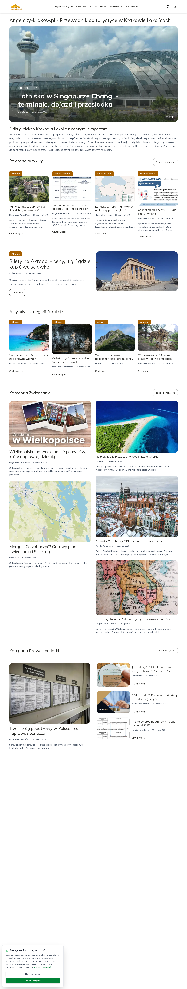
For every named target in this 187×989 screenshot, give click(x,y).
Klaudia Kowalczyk (103, 215)
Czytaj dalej (17, 292)
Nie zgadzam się (32, 974)
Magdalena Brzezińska (19, 215)
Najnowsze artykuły (64, 6)
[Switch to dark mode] (175, 6)
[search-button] (167, 6)
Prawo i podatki (133, 6)
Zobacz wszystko (165, 162)
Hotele (103, 6)
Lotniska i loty (28, 88)
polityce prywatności (43, 967)
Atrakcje (93, 6)
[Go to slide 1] (167, 117)
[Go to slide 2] (170, 117)
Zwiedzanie (81, 6)
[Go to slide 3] (172, 117)
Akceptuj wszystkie (32, 980)
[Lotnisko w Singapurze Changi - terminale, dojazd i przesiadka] (93, 74)
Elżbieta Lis (23, 112)
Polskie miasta (116, 6)
